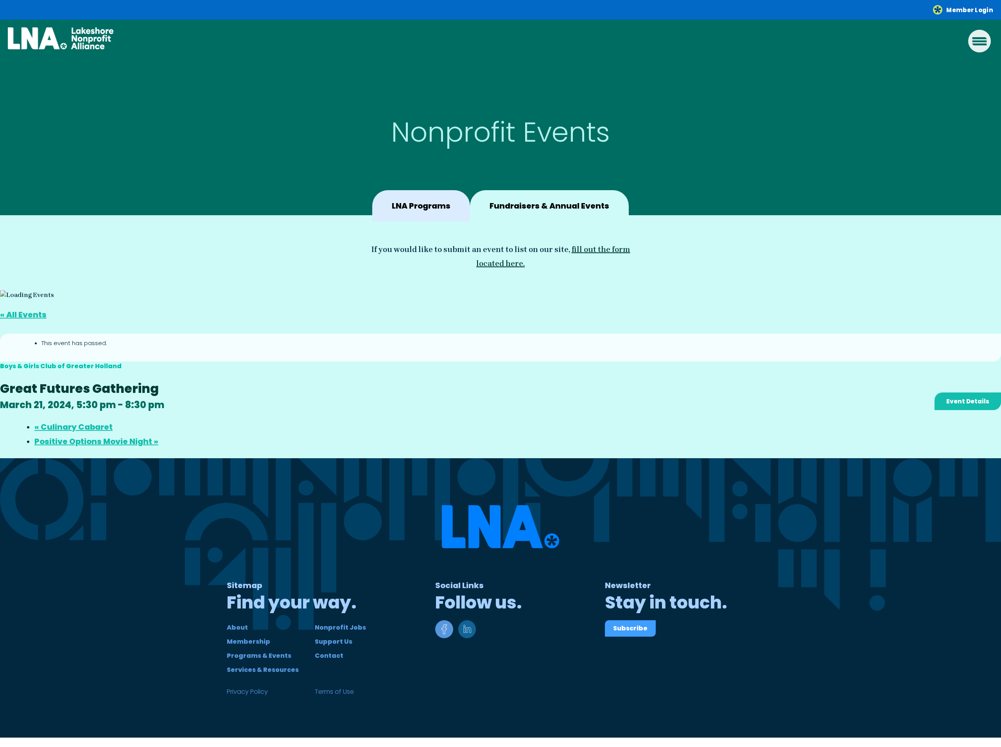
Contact (329, 655)
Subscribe (630, 628)
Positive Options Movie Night (96, 441)
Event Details (967, 401)
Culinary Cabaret (73, 426)
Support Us (333, 641)
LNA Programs (421, 205)
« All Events (23, 314)
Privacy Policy (247, 691)
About (237, 627)
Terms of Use (334, 691)
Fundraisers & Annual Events (549, 205)
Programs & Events (259, 655)
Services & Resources (263, 669)
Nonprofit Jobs (340, 627)
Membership (248, 641)
